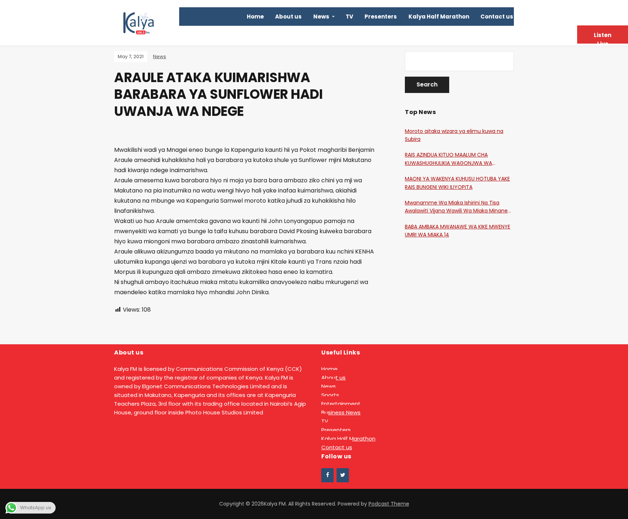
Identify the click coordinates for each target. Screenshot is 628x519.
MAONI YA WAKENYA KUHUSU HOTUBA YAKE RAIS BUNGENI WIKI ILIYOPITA (457, 182)
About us (288, 16)
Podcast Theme (389, 503)
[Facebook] (327, 475)
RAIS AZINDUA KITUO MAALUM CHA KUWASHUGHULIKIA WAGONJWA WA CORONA (448, 159)
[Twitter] (343, 475)
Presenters (381, 16)
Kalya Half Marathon (438, 16)
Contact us (496, 16)
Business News (341, 412)
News (321, 16)
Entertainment (341, 404)
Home (255, 16)
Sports (330, 395)
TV (349, 16)
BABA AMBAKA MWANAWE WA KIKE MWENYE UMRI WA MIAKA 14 (457, 230)
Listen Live (602, 37)
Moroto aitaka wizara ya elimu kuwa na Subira (454, 135)
